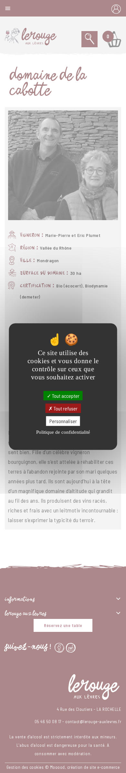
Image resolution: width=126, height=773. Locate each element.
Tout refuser (65, 408)
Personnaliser (63, 421)
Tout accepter (65, 396)
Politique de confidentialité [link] (63, 431)
